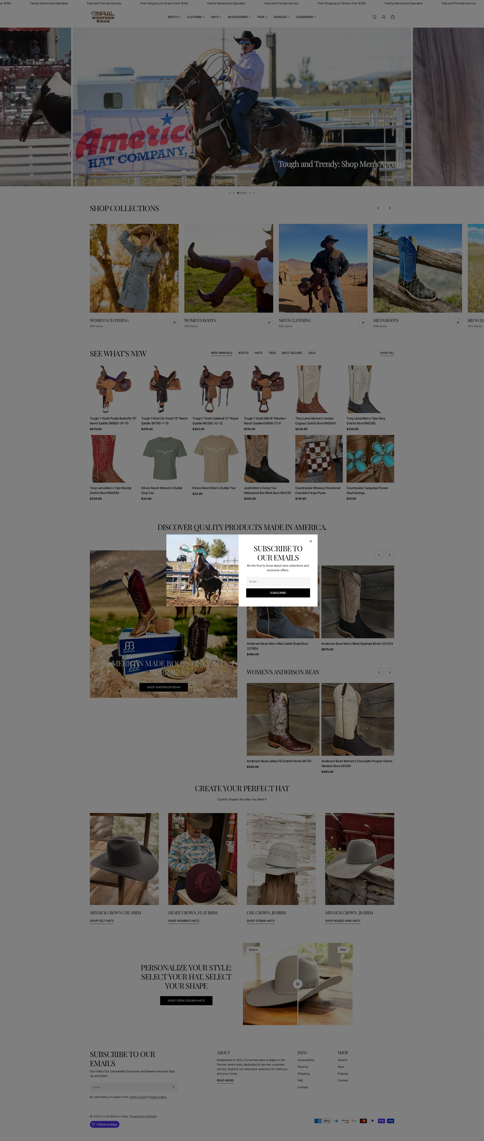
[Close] (310, 541)
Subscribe (278, 593)
